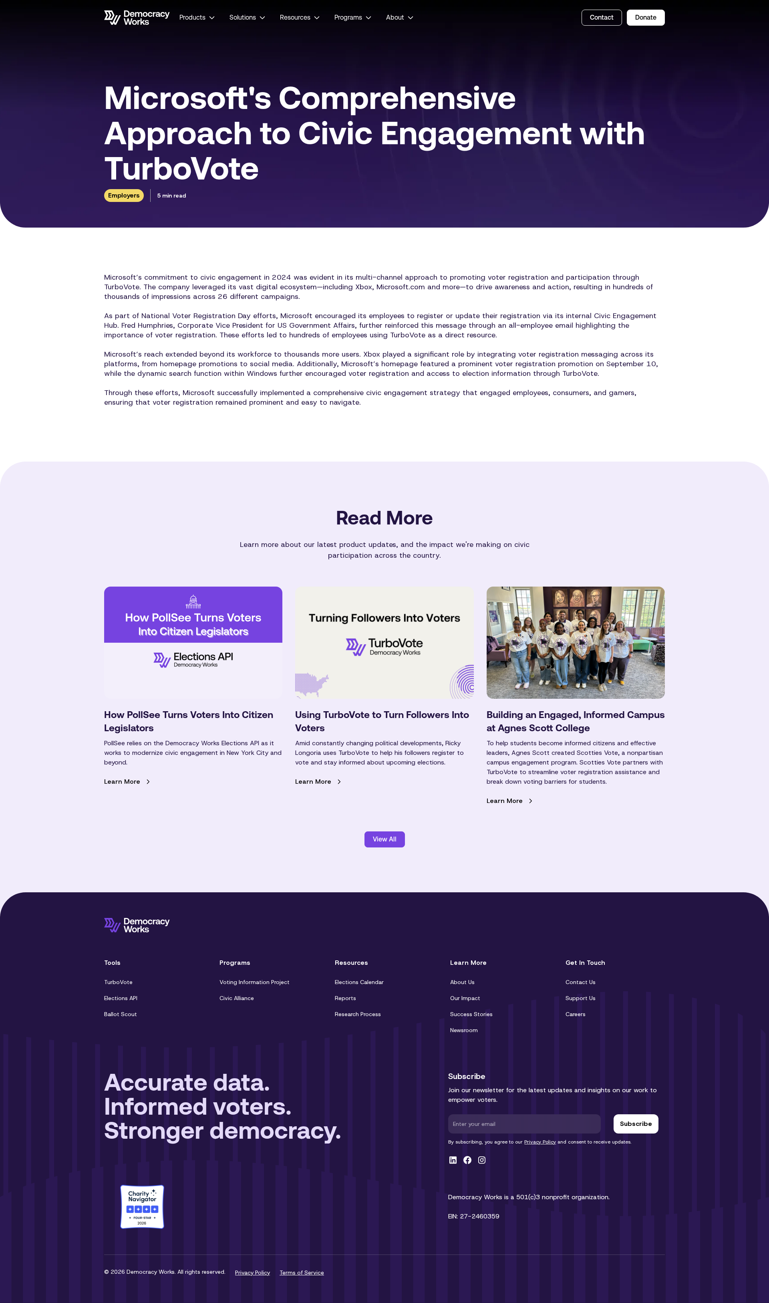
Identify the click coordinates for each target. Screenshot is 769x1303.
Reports (345, 998)
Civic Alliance (236, 998)
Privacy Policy (540, 1142)
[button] (198, 17)
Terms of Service (302, 1272)
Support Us (581, 998)
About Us (462, 982)
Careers (576, 1014)
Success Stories (471, 1014)
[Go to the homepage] (137, 17)
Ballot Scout (120, 1014)
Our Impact (465, 998)
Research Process (358, 1014)
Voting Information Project (254, 982)
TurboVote (118, 982)
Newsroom (464, 1030)
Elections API (120, 998)
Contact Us (581, 982)
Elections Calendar (359, 982)
